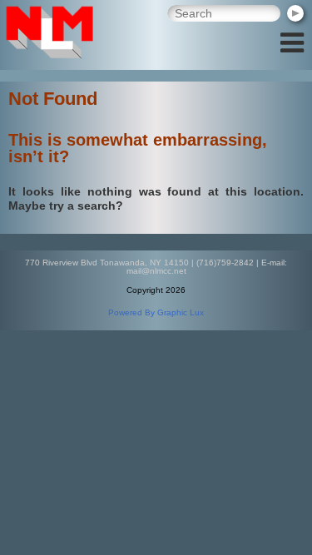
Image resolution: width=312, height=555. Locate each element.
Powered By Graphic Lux (156, 312)
